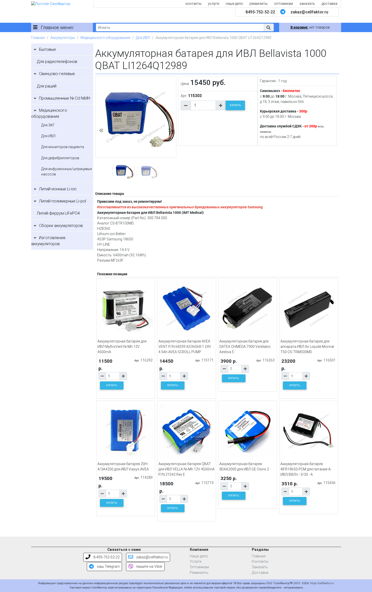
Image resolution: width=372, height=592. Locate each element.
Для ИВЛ (143, 38)
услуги (213, 4)
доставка (329, 4)
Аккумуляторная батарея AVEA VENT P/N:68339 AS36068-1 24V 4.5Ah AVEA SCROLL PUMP (184, 346)
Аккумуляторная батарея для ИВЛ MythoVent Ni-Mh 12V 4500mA (122, 346)
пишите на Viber (148, 566)
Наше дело (199, 556)
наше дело (234, 4)
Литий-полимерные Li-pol (62, 201)
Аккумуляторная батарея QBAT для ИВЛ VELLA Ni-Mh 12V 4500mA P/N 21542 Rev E (186, 469)
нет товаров (310, 27)
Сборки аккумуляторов (61, 225)
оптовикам (283, 4)
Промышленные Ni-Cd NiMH (64, 98)
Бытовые (47, 49)
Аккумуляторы (62, 38)
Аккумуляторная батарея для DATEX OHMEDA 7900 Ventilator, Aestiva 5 (245, 346)
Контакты (260, 561)
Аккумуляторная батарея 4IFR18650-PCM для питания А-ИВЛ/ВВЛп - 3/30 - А (306, 469)
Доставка (260, 573)
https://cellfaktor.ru (322, 583)
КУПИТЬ (235, 105)
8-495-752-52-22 (106, 557)
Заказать (260, 567)
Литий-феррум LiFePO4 (58, 213)
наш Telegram (108, 566)
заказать (307, 4)
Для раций (46, 86)
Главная (38, 38)
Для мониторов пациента (62, 147)
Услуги (195, 561)
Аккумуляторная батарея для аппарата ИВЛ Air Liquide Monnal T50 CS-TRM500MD (307, 346)
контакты (193, 4)
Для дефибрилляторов (60, 158)
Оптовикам (199, 567)
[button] (268, 27)
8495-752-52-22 (260, 12)
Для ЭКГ (48, 125)
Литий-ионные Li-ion (57, 189)
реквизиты (258, 4)
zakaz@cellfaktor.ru (309, 12)
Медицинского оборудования (105, 38)
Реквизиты (199, 573)
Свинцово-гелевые (57, 73)
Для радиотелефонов (57, 61)
